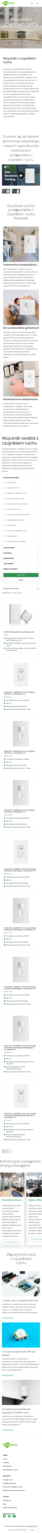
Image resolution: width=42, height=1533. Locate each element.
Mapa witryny (33, 1526)
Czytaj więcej (7, 1318)
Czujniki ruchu (8, 1480)
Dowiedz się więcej (11, 1242)
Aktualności (7, 1500)
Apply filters (21, 575)
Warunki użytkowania (20, 1526)
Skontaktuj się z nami (10, 1470)
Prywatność (8, 1526)
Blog (4, 1504)
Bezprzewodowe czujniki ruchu (14, 1490)
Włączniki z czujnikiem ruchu (13, 1487)
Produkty (6, 1463)
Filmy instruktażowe (10, 1508)
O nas (5, 1459)
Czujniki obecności (9, 1483)
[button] (32, 3)
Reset (21, 580)
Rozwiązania (7, 1466)
